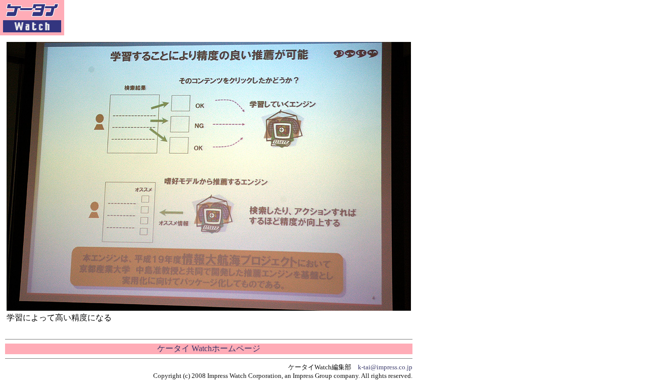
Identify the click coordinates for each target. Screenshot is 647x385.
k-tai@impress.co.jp (385, 367)
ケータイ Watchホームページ (208, 348)
